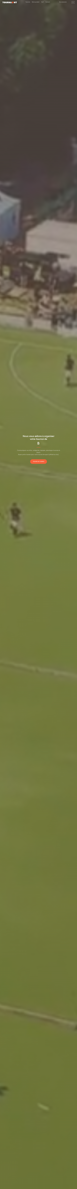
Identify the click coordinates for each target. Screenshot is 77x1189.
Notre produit (35, 2)
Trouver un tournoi (38, 461)
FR (73, 2)
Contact (47, 2)
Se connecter (63, 2)
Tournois (27, 2)
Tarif (42, 2)
